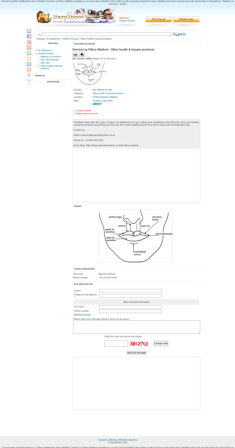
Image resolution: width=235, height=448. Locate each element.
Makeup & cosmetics (51, 56)
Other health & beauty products (108, 93)
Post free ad (158, 19)
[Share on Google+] (29, 42)
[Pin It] (29, 47)
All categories (53, 39)
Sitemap (113, 440)
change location (127, 20)
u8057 (97, 104)
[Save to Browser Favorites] (29, 58)
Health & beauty (70, 39)
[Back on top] (29, 31)
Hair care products (50, 59)
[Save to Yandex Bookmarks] (29, 75)
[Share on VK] (29, 64)
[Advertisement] (55, 96)
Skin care (45, 63)
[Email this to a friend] (29, 80)
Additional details (82, 315)
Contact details (83, 110)
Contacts (103, 440)
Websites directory (128, 440)
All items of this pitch (103, 100)
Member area (186, 19)
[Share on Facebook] (29, 36)
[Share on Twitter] (29, 53)
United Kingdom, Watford (105, 97)
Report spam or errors (87, 113)
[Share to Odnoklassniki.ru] (29, 69)
